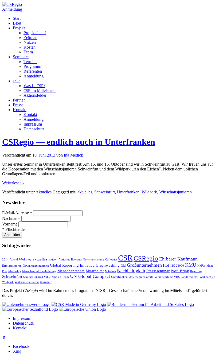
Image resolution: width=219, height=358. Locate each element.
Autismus (64, 259)
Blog (17, 23)
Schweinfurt (104, 192)
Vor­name (10, 224)
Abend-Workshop (21, 259)
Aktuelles (44, 192)
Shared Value (42, 276)
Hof (166, 265)
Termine (30, 61)
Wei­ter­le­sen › (13, 183)
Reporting (196, 271)
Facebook (21, 346)
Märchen (110, 271)
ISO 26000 (177, 265)
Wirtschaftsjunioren (175, 192)
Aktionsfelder (35, 95)
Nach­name (11, 218)
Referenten (33, 71)
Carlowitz (111, 259)
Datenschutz (34, 129)
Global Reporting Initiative (72, 265)
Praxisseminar (158, 271)
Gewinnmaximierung (36, 265)
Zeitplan (30, 37)
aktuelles (84, 192)
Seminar (28, 276)
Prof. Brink (180, 271)
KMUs (201, 265)
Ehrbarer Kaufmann (178, 259)
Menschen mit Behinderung (39, 271)
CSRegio (146, 258)
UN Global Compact (90, 276)
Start (17, 18)
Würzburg (46, 282)
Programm (32, 66)
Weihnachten (207, 276)
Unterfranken (128, 192)
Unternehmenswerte (141, 276)
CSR (125, 258)
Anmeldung (12, 9)
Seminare (21, 57)
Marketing (14, 271)
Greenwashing (108, 265)
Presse (18, 105)
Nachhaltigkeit (131, 270)
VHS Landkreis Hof (186, 276)
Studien (56, 276)
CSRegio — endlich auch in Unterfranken (78, 142)
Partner (19, 100)
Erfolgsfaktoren (12, 265)
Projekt (19, 28)
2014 (5, 259)
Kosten (30, 47)
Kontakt (19, 109)
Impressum (33, 124)
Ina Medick (73, 155)
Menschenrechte (71, 271)
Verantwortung (163, 276)
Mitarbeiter (95, 271)
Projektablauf (35, 32)
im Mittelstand (40, 90)
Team (28, 52)
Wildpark (149, 192)
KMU (190, 265)
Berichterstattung (93, 259)
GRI (123, 265)
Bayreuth (76, 259)
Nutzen (30, 42)
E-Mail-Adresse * (17, 213)
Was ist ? (34, 85)
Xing (17, 351)
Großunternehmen (144, 265)
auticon (52, 259)
